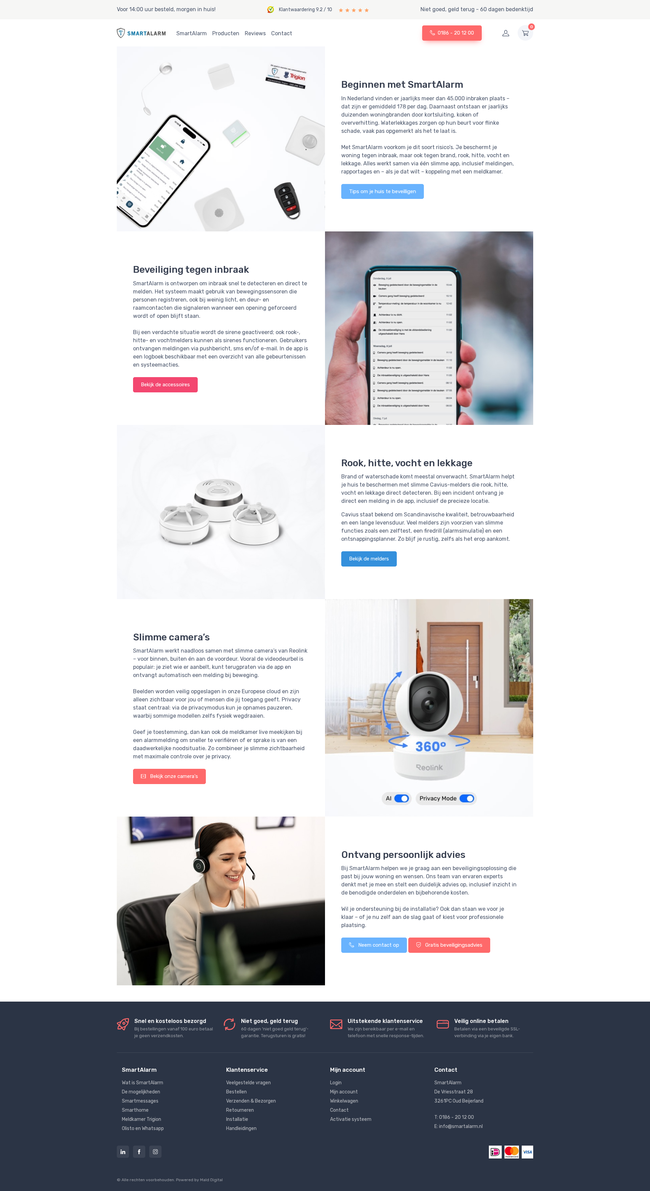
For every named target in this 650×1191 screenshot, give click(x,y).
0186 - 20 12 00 (456, 33)
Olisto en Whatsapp (143, 1128)
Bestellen (236, 1092)
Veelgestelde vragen (248, 1083)
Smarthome (135, 1110)
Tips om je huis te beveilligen (382, 191)
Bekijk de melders (369, 559)
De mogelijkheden (141, 1092)
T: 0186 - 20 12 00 (454, 1117)
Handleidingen (241, 1128)
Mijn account (344, 1092)
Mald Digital (211, 1179)
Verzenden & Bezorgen (251, 1101)
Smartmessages (140, 1101)
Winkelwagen (344, 1101)
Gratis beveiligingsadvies (453, 945)
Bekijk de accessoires (165, 385)
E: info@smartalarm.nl (458, 1126)
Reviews (255, 33)
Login (336, 1083)
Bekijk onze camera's (173, 776)
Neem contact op (378, 945)
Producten (225, 33)
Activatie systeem (350, 1119)
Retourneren (240, 1110)
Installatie (237, 1119)
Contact (281, 33)
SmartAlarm (191, 33)
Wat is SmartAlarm (142, 1083)
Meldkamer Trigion (141, 1119)
